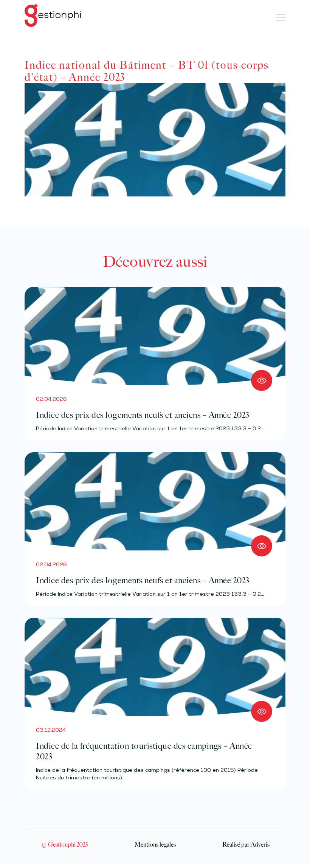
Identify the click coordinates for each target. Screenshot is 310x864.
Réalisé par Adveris (246, 844)
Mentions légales (155, 844)
